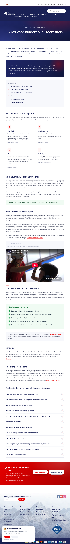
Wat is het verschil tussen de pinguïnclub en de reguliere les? (26, 400)
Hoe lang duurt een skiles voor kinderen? (20, 405)
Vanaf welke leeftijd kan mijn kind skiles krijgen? (22, 394)
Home (26, 27)
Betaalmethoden (9, 519)
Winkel (16, 14)
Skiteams (13, 96)
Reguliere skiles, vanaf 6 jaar (19, 89)
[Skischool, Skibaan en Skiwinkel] (9, 13)
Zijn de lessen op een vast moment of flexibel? (22, 433)
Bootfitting (34, 14)
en (7, 4)
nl (5, 4)
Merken (27, 17)
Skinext (34, 17)
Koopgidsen (18, 17)
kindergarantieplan (55, 334)
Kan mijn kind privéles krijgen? (16, 438)
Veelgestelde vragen (17, 102)
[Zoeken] (50, 11)
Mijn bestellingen (41, 512)
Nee (15, 537)
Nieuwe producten (26, 512)
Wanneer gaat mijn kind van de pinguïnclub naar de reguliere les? (28, 444)
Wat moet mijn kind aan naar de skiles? (19, 427)
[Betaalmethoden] (37, 541)
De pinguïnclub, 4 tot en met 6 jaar (21, 86)
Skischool (24, 14)
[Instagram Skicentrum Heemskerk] (64, 496)
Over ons (7, 509)
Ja (7, 537)
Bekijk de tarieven (56, 472)
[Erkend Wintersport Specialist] (57, 529)
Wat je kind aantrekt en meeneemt (22, 93)
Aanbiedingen (24, 514)
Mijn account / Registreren (59, 4)
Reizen (53, 14)
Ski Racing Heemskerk (17, 99)
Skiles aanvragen (40, 472)
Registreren (40, 509)
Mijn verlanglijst (41, 514)
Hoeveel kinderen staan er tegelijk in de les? (21, 411)
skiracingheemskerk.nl (53, 380)
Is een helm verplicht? (13, 422)
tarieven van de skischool (35, 238)
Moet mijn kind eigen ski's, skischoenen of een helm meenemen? (28, 416)
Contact (6, 512)
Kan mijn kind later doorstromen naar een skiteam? (23, 449)
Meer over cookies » (9, 539)
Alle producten (25, 509)
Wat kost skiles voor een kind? (16, 455)
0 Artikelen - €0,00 (44, 4)
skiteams (8, 359)
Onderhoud (45, 14)
